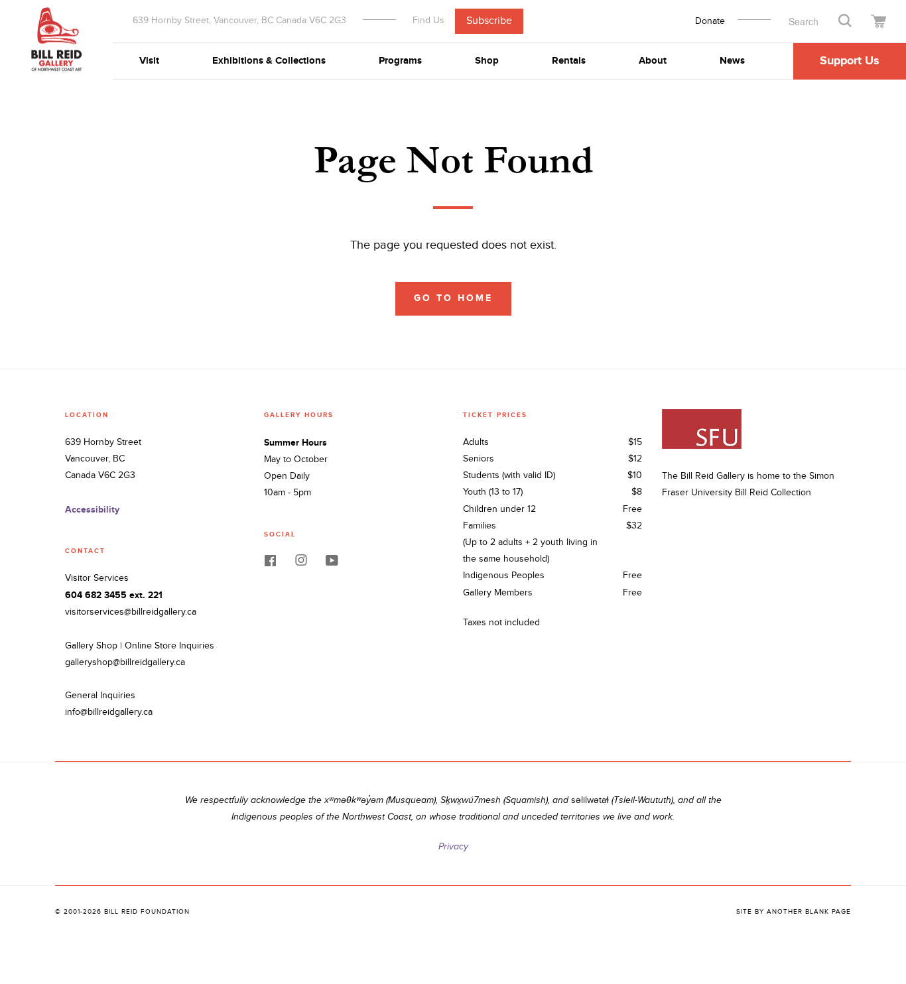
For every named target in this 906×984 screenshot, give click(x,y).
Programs (400, 60)
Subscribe (489, 21)
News (732, 60)
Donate (710, 21)
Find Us (428, 20)
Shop (487, 60)
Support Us (849, 61)
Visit (149, 60)
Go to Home (453, 298)
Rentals (569, 60)
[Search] (845, 20)
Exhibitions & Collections (269, 60)
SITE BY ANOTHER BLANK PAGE (793, 912)
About (653, 60)
